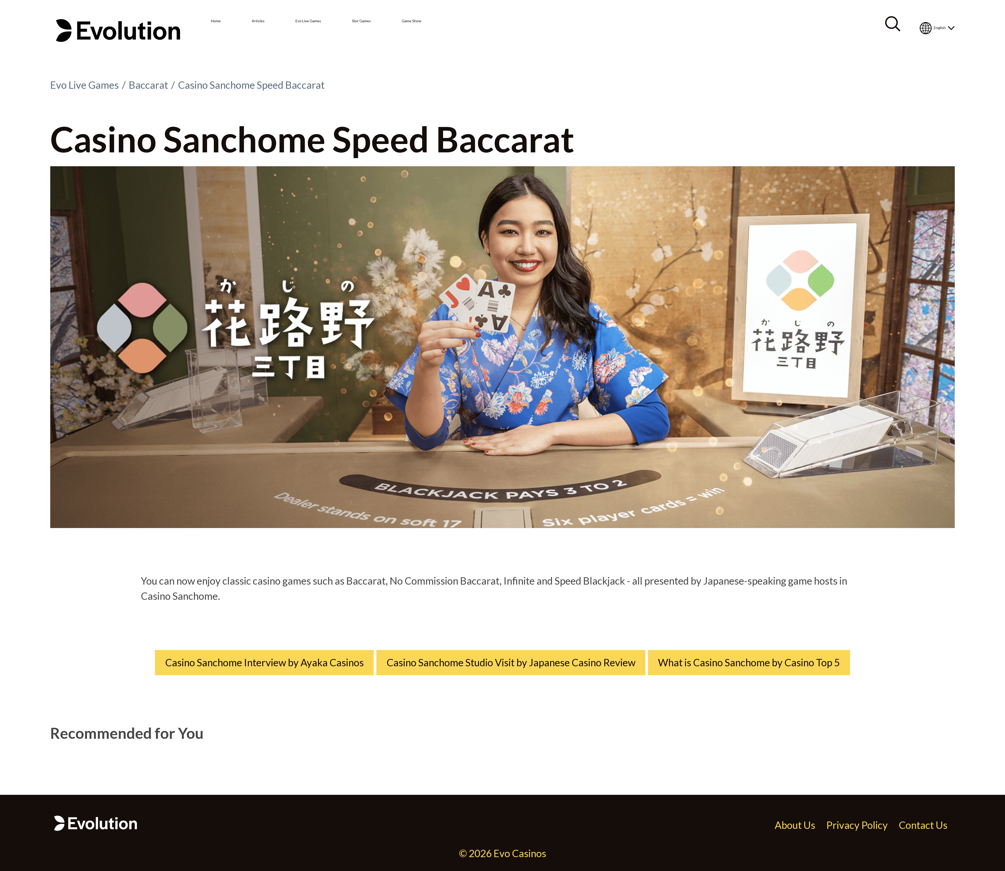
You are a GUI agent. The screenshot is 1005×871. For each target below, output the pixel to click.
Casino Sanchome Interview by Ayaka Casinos (264, 662)
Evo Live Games (308, 21)
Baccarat (148, 85)
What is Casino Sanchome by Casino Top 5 (749, 662)
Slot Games (361, 21)
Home (216, 21)
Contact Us (923, 825)
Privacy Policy (857, 825)
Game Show (411, 21)
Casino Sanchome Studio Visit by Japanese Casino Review (511, 662)
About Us (795, 825)
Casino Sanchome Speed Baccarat (251, 85)
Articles (258, 21)
